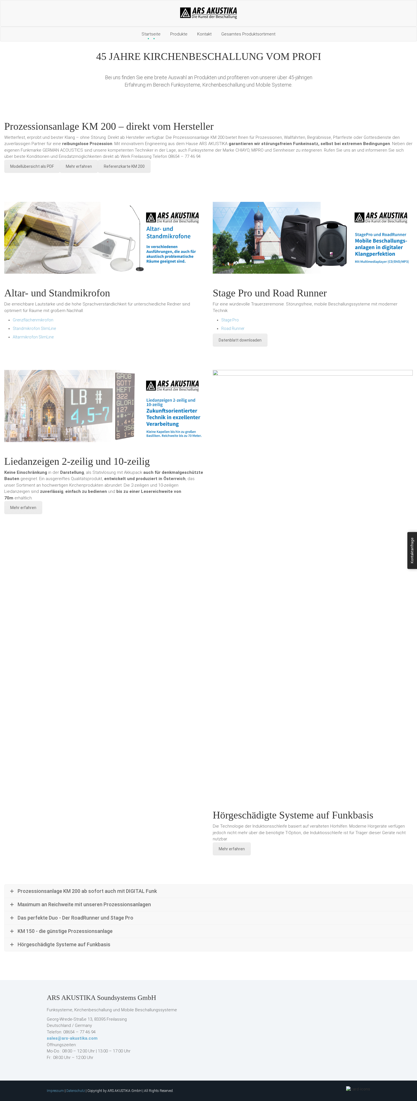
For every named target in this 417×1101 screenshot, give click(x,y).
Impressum (55, 1091)
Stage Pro (230, 320)
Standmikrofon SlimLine (34, 328)
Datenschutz (75, 1091)
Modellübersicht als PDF (32, 166)
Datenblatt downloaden (240, 340)
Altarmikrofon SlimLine (33, 337)
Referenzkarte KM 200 (124, 166)
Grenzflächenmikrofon (33, 320)
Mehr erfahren (79, 166)
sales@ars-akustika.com (72, 1038)
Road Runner (233, 328)
